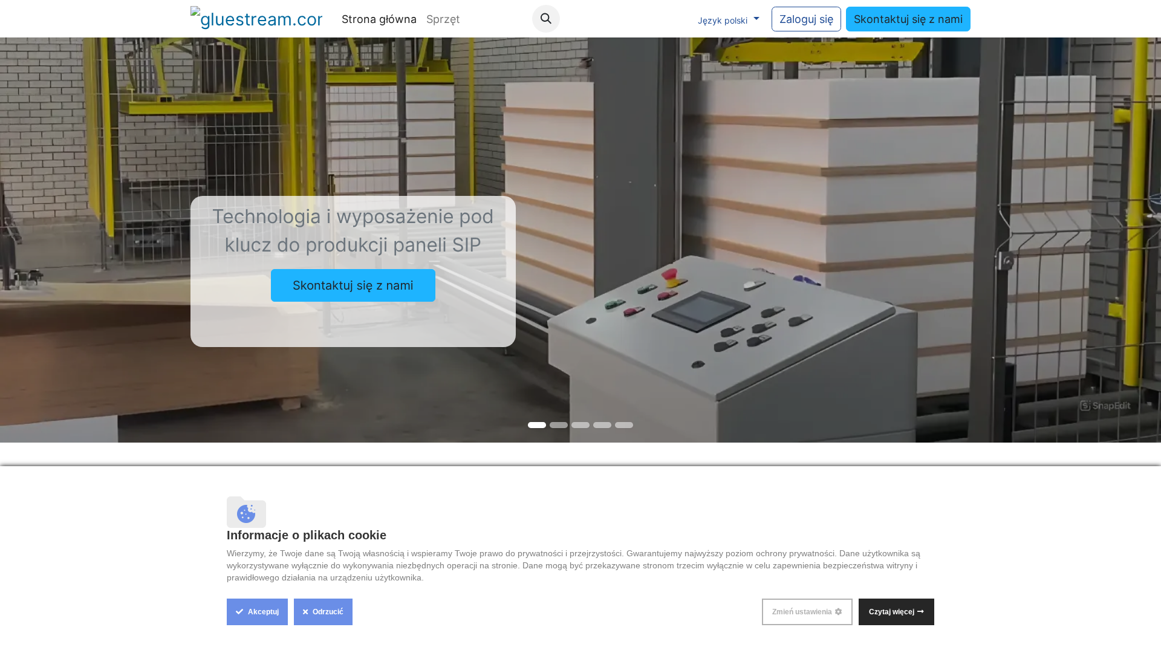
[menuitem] (379, 19)
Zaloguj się (806, 19)
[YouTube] (625, 19)
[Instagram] (650, 19)
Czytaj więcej (891, 612)
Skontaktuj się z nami (908, 19)
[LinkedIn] (675, 19)
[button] (546, 19)
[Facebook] (600, 19)
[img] (46, 240)
